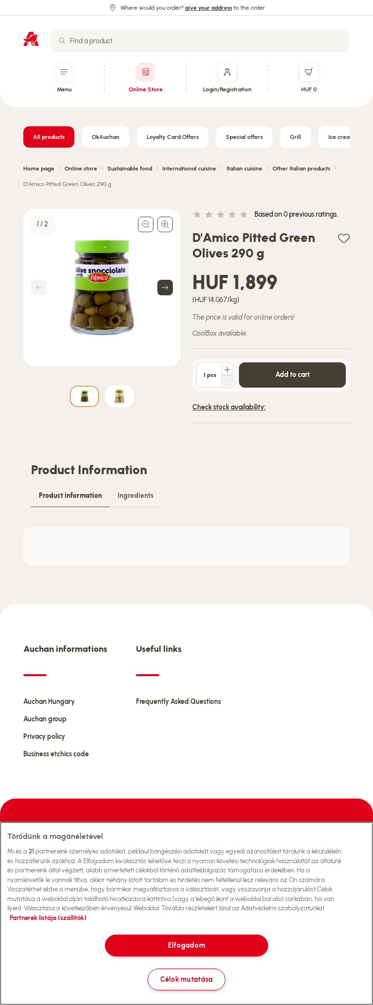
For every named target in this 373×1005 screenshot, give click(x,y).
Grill (295, 137)
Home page (38, 168)
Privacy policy (44, 736)
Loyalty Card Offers (173, 137)
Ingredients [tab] (135, 496)
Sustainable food (129, 168)
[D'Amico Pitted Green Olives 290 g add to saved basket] (344, 238)
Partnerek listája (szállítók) (48, 917)
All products (49, 137)
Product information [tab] (70, 496)
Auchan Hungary (49, 702)
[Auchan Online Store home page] (31, 39)
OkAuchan (105, 137)
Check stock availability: (229, 407)
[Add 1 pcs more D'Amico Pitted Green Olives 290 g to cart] (227, 369)
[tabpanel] (186, 546)
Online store (81, 168)
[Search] (62, 41)
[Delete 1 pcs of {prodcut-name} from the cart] (227, 380)
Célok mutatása (186, 979)
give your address (208, 7)
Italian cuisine (244, 168)
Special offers (244, 137)
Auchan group (45, 719)
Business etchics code (56, 754)
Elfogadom (186, 945)
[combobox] (200, 40)
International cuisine (189, 168)
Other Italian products (301, 168)
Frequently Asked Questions (178, 702)
